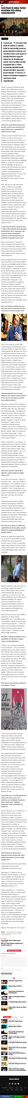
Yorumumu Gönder (6, 973)
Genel (21, 1087)
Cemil (8, 932)
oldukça (19, 933)
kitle (15, 933)
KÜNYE (12, 1089)
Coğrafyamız (11, 1087)
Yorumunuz (4, 955)
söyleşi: (20, 932)
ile (16, 932)
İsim (2, 968)
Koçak (12, 932)
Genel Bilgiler (4, 1087)
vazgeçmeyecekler (6, 934)
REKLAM (21, 1089)
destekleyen (10, 933)
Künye (17, 1087)
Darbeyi (4, 933)
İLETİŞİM (16, 1089)
